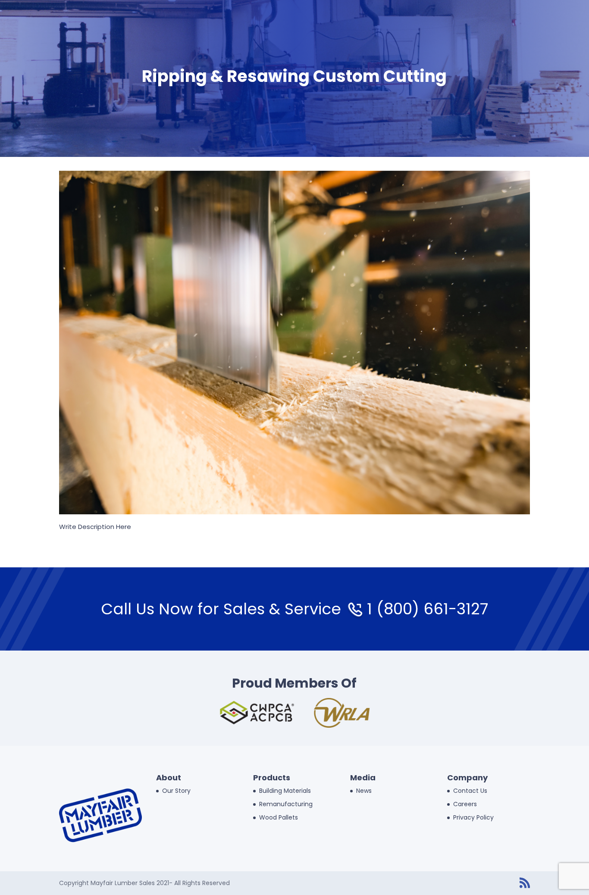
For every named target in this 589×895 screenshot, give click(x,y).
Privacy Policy (473, 817)
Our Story (176, 790)
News (364, 790)
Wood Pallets (278, 817)
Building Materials (285, 790)
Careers (465, 804)
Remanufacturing (286, 804)
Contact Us (470, 790)
